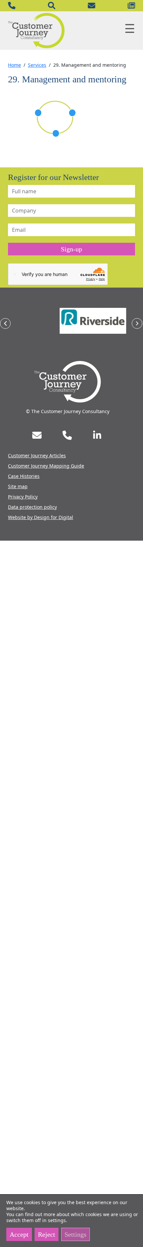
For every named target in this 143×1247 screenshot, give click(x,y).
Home (14, 65)
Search (51, 5)
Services (37, 65)
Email (91, 5)
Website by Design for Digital (40, 517)
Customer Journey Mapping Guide (46, 466)
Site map (18, 486)
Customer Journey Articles (37, 455)
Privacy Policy (23, 496)
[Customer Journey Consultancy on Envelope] (37, 435)
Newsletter (131, 5)
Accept (19, 1234)
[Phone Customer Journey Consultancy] (67, 435)
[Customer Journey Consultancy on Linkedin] (97, 435)
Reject (46, 1234)
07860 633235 (11, 5)
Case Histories (24, 476)
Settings (75, 1234)
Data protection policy (32, 507)
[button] (5, 323)
